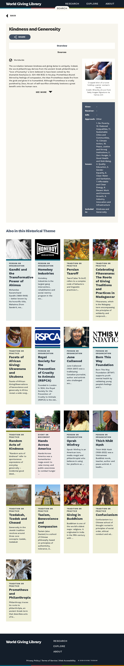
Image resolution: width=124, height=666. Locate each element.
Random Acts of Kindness (16, 445)
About (110, 3)
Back (13, 15)
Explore (92, 3)
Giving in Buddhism (75, 517)
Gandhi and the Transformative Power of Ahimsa (21, 277)
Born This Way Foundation (105, 361)
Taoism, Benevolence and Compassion (48, 521)
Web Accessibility (67, 660)
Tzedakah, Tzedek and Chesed (18, 519)
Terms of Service (49, 660)
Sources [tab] (62, 52)
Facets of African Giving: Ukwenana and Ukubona (17, 367)
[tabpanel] (62, 76)
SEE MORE (41, 92)
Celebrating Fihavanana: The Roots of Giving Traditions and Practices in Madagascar (105, 283)
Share (21, 37)
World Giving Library (23, 4)
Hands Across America (44, 445)
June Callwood (74, 359)
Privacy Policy (33, 660)
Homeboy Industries (46, 272)
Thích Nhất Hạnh (104, 443)
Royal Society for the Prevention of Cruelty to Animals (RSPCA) (46, 369)
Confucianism (107, 515)
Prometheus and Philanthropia (20, 594)
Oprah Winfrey (73, 443)
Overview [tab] (62, 45)
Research (72, 3)
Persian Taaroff (73, 272)
